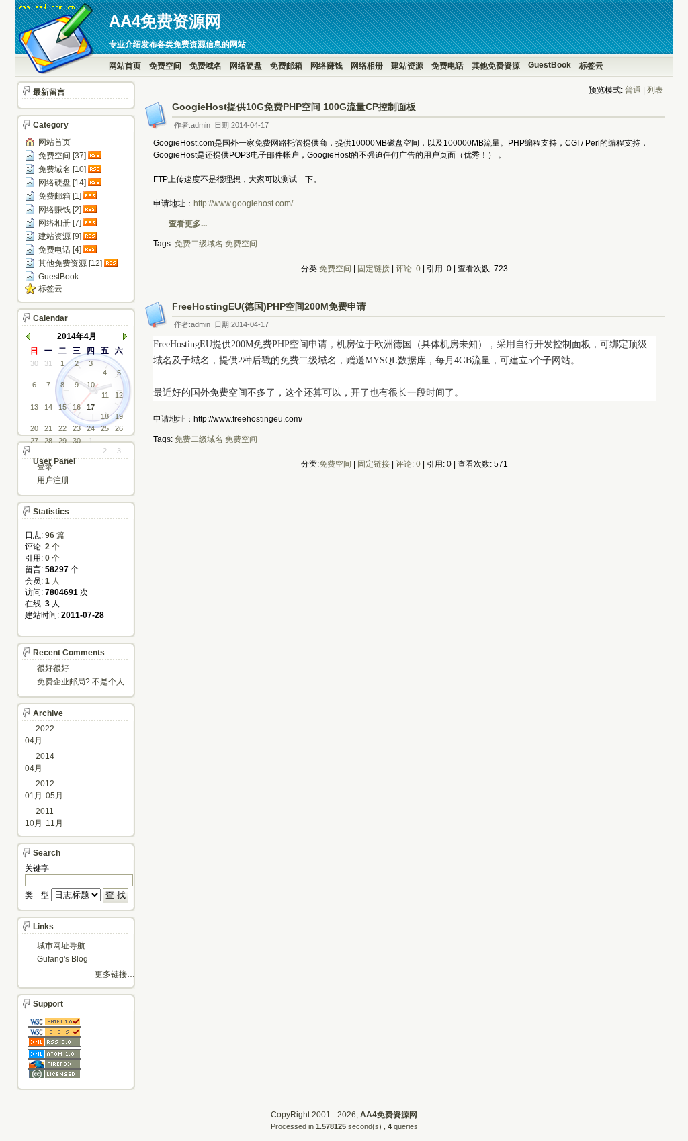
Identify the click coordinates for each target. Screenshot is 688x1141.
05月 (54, 796)
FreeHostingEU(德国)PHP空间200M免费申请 (269, 306)
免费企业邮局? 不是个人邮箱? (80, 682)
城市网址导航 (61, 945)
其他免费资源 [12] (70, 263)
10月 (33, 823)
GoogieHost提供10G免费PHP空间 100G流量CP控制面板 (294, 106)
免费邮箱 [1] (59, 196)
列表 (655, 90)
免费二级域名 (199, 243)
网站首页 (125, 66)
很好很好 (53, 668)
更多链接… (115, 974)
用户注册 (53, 480)
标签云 (591, 66)
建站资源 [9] (59, 236)
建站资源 (407, 66)
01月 (33, 796)
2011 (45, 811)
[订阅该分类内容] (96, 156)
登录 (45, 466)
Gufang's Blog (62, 959)
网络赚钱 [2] (59, 209)
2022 (45, 728)
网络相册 (367, 66)
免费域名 (205, 66)
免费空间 (165, 66)
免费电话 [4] (59, 250)
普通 (633, 90)
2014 (45, 756)
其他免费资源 (496, 66)
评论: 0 (408, 268)
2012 (45, 783)
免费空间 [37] (62, 156)
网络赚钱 (326, 66)
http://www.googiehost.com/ (243, 203)
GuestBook (549, 65)
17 (91, 407)
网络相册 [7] (59, 223)
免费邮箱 (286, 66)
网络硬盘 (246, 66)
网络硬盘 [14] (62, 182)
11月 (54, 823)
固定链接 (373, 268)
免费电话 (447, 66)
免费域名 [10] (62, 169)
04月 (33, 740)
